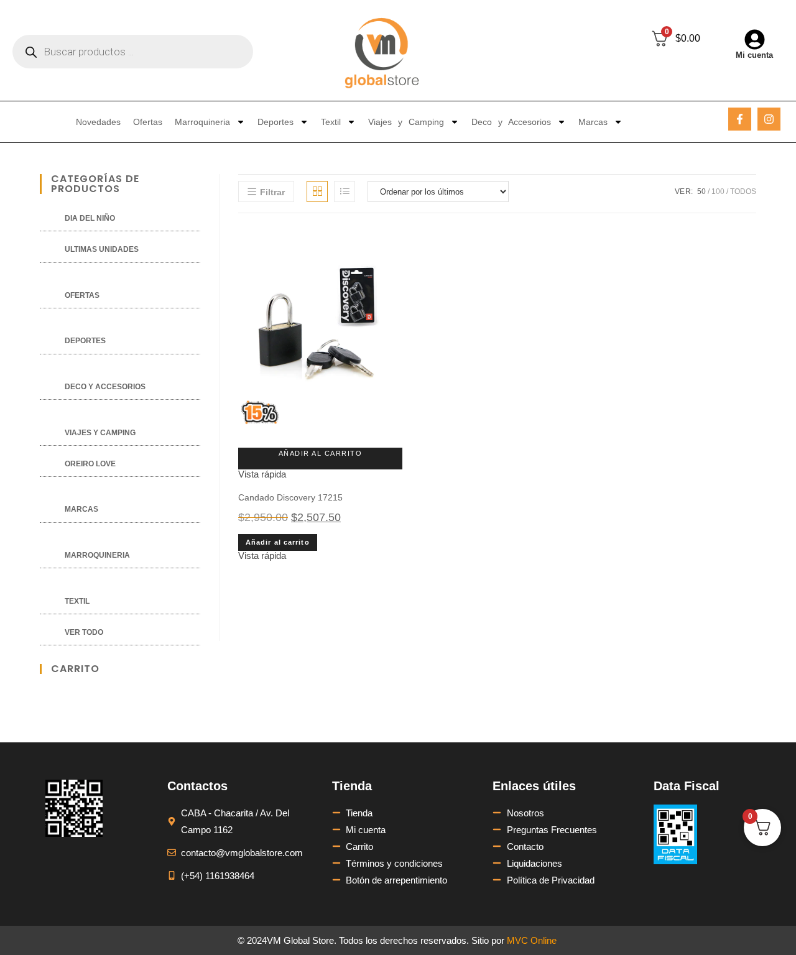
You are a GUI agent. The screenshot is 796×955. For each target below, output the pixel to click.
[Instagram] (768, 119)
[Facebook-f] (739, 119)
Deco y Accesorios (511, 122)
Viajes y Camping (406, 122)
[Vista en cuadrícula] (317, 191)
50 (701, 191)
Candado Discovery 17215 (290, 497)
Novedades (98, 122)
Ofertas (147, 122)
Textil (331, 122)
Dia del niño (90, 218)
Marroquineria (202, 122)
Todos (743, 191)
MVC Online (532, 940)
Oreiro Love (90, 463)
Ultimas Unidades (102, 249)
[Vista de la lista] (344, 191)
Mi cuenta (754, 55)
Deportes (275, 122)
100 (717, 191)
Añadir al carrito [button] (321, 453)
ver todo (84, 632)
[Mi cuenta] (754, 39)
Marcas (593, 122)
